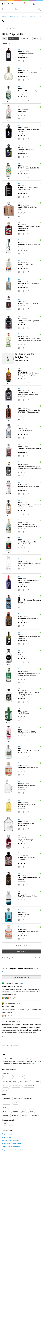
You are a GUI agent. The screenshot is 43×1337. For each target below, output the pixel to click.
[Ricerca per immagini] (39, 9)
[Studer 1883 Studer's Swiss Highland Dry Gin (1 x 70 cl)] (21, 190)
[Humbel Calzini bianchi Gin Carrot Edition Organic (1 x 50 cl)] (21, 545)
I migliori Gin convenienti (10, 1140)
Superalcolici (33, 16)
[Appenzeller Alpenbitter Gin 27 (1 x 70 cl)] (21, 247)
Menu (6, 9)
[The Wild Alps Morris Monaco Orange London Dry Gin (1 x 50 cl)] (21, 376)
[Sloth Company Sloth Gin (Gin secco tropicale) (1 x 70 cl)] (21, 171)
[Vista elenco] (39, 43)
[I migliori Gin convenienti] (21, 358)
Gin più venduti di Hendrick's (12, 1147)
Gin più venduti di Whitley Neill (12, 1150)
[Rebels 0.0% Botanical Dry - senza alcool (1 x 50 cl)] (21, 94)
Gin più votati (6, 1137)
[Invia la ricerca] (12, 9)
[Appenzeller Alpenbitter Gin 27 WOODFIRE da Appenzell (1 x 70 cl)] (21, 413)
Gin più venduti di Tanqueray (12, 1143)
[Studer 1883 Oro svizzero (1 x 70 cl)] (21, 74)
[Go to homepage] (7, 4)
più (33, 1064)
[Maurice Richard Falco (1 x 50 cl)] (21, 151)
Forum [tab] (12, 28)
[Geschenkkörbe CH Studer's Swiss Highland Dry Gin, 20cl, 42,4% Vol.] (21, 394)
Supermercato (13, 16)
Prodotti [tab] (5, 28)
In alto (39, 958)
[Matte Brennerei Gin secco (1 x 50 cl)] (21, 933)
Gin (19, 49)
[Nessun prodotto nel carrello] (39, 3)
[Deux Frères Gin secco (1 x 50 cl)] (21, 55)
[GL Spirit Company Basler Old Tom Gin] (21, 879)
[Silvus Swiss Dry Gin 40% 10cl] (21, 751)
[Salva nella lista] (23, 61)
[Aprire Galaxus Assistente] (34, 3)
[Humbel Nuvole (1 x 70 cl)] (21, 714)
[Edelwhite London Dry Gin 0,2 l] (21, 564)
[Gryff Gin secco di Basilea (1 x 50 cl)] (21, 898)
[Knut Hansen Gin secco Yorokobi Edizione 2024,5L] (21, 526)
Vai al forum (6, 972)
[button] (40, 49)
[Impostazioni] (23, 3)
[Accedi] (29, 4)
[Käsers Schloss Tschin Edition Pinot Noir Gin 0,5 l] (21, 228)
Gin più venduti (7, 1134)
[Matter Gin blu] (21, 915)
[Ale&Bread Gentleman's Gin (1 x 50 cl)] (21, 620)
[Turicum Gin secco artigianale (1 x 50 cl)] (21, 285)
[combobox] (4, 38)
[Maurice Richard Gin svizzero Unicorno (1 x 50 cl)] (21, 132)
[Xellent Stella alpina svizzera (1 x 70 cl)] (21, 488)
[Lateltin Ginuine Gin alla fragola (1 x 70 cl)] (21, 450)
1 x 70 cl (35, 38)
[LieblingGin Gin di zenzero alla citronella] (21, 638)
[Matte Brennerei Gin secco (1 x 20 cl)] (21, 769)
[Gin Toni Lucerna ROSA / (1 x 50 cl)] (21, 733)
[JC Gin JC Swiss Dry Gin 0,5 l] (21, 304)
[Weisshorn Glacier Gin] (21, 824)
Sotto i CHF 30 (25, 38)
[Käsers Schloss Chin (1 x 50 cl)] (21, 266)
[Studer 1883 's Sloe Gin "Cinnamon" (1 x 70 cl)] (21, 860)
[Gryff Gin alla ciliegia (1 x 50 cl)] (21, 841)
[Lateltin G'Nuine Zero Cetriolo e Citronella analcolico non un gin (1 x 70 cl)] (21, 341)
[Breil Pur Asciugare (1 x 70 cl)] (21, 432)
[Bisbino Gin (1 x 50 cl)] (21, 656)
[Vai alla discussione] (21, 990)
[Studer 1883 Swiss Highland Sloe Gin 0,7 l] (21, 322)
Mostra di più (21, 951)
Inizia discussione (23, 977)
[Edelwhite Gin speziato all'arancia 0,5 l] (21, 806)
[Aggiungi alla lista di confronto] (18, 61)
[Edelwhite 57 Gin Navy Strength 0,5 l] (21, 787)
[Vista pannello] (35, 43)
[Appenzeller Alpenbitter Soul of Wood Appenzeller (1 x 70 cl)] (21, 507)
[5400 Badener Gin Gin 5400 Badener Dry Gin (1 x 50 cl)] (21, 583)
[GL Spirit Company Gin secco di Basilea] (21, 602)
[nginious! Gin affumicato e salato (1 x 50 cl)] (21, 210)
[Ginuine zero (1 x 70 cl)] (21, 113)
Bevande (23, 16)
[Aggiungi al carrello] (28, 61)
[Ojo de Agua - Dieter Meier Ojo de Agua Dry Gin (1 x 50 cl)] (21, 695)
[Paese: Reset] (17, 38)
